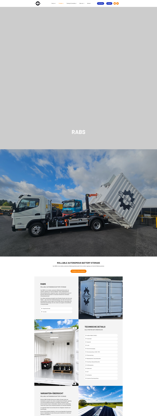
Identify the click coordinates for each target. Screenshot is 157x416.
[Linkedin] (117, 3)
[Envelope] (115, 3)
